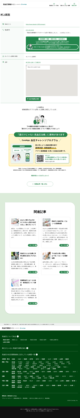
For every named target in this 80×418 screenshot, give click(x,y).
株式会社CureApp (12, 395)
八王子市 (56, 365)
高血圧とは (14, 339)
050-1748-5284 (39, 47)
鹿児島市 (27, 387)
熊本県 (59, 385)
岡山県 (25, 380)
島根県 (19, 380)
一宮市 (27, 373)
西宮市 (33, 378)
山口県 (62, 380)
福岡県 (13, 385)
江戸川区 (48, 365)
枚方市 (64, 376)
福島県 (67, 359)
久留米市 (35, 385)
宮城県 (43, 359)
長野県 (54, 368)
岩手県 (31, 359)
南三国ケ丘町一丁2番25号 (33, 62)
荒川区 (13, 365)
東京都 (13, 362)
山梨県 (48, 368)
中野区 (49, 363)
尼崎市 (26, 378)
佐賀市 (47, 385)
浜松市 (74, 371)
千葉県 (58, 367)
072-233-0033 (30, 30)
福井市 (43, 371)
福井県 (37, 371)
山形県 (61, 359)
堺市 (44, 376)
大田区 (27, 363)
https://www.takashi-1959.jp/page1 (35, 24)
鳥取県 (13, 380)
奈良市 (45, 378)
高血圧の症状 (23, 339)
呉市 (57, 380)
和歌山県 (52, 378)
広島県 (44, 380)
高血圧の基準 (43, 339)
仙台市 (49, 359)
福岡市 (27, 385)
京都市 (25, 376)
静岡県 (61, 371)
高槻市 (57, 376)
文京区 (47, 362)
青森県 (25, 359)
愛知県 (13, 373)
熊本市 (65, 385)
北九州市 (20, 385)
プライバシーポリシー (7, 398)
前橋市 (38, 367)
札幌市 (19, 359)
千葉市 (65, 367)
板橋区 (20, 365)
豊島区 (63, 363)
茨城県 (13, 367)
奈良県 (39, 378)
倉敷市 (38, 380)
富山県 (19, 371)
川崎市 (27, 368)
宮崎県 (13, 387)
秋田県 (55, 359)
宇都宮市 (26, 367)
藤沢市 (42, 368)
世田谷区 (34, 363)
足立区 (34, 365)
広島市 (50, 380)
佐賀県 (41, 385)
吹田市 (50, 376)
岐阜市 (55, 371)
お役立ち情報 (6, 342)
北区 (69, 363)
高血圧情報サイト (9, 4)
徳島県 (67, 380)
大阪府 (31, 376)
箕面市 (71, 376)
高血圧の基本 (6, 339)
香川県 (73, 380)
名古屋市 (20, 373)
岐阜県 (49, 371)
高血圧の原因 (33, 339)
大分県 (71, 385)
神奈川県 (14, 368)
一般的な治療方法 (53, 339)
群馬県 (32, 367)
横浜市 (20, 368)
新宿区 (40, 362)
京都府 (19, 376)
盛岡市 (37, 359)
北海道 (13, 359)
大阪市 (37, 376)
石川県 (25, 371)
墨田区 (61, 362)
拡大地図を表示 (34, 99)
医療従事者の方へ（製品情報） (21, 398)
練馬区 (27, 365)
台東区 (54, 362)
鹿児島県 (20, 387)
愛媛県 (13, 382)
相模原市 (35, 368)
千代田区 (20, 362)
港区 (34, 362)
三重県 (33, 373)
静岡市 (67, 371)
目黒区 (20, 363)
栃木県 (19, 367)
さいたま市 (52, 367)
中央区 (27, 362)
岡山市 (31, 380)
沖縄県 (33, 387)
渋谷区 (42, 363)
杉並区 (56, 363)
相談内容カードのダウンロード (40, 175)
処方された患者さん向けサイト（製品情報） (40, 398)
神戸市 (19, 378)
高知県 (19, 382)
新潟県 (13, 371)
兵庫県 (13, 378)
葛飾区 (41, 365)
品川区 (13, 363)
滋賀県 (13, 376)
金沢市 (31, 371)
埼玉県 (44, 367)
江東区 (68, 362)
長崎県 (53, 385)
